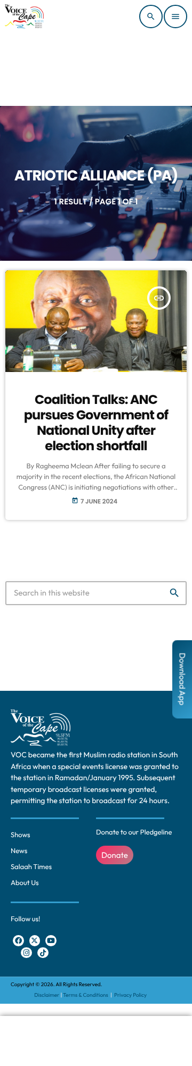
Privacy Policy (130, 994)
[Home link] (24, 16)
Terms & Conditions (86, 994)
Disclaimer (46, 994)
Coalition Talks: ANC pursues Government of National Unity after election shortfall (96, 423)
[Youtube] (51, 940)
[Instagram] (26, 952)
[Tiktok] (43, 952)
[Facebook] (18, 940)
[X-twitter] (35, 940)
